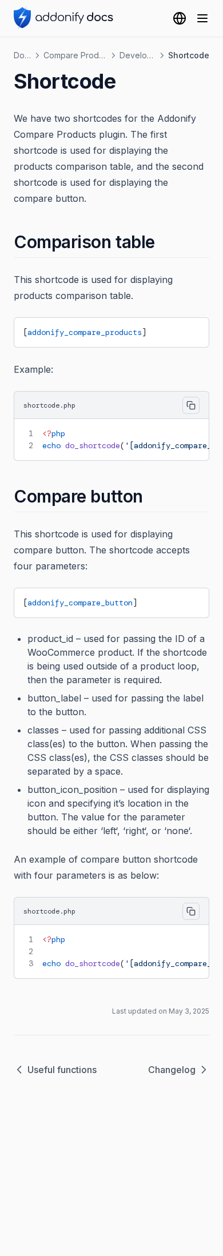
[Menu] (202, 18)
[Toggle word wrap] (172, 330)
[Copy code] (191, 330)
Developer (138, 55)
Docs (22, 55)
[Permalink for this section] (165, 242)
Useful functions (62, 1069)
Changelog (172, 1069)
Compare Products (74, 55)
